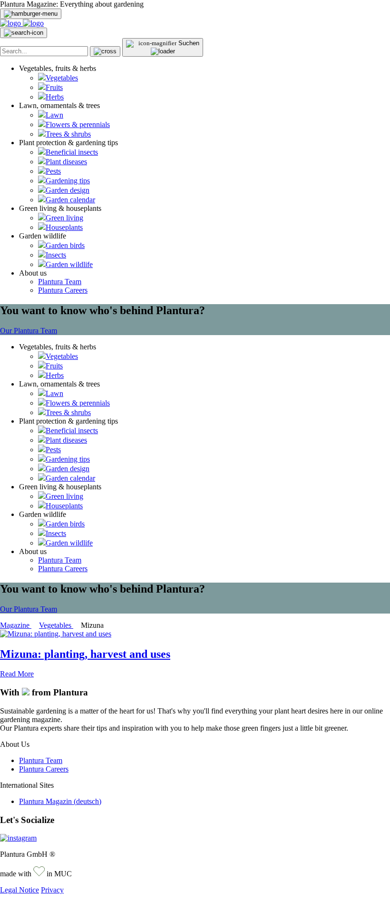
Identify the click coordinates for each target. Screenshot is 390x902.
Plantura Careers (63, 290)
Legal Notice (19, 890)
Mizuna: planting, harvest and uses (85, 654)
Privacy (52, 890)
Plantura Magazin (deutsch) (60, 801)
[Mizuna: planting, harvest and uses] (55, 634)
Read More (17, 674)
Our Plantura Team (28, 331)
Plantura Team (59, 282)
